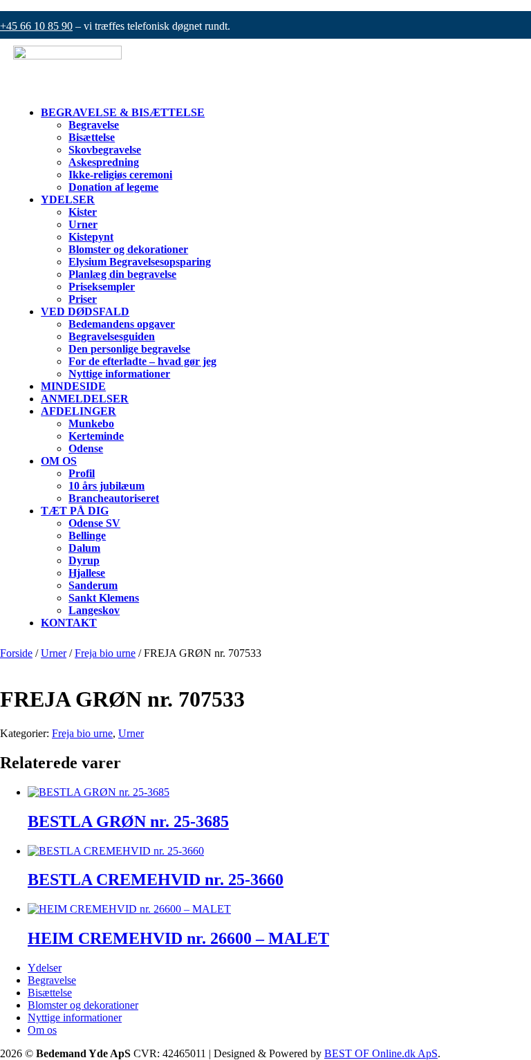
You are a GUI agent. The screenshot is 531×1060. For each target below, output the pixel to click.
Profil (81, 473)
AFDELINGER (78, 411)
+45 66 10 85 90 (36, 26)
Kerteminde (96, 436)
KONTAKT (69, 623)
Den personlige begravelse (129, 349)
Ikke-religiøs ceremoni (120, 174)
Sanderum (93, 585)
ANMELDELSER (85, 399)
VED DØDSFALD (85, 311)
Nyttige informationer (119, 374)
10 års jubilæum (106, 486)
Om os (42, 1030)
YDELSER (68, 199)
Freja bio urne (105, 653)
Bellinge (87, 535)
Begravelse (93, 125)
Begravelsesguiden (111, 336)
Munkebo (91, 423)
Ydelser (45, 968)
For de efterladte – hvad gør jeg (142, 361)
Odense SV (94, 523)
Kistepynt (90, 237)
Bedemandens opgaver (121, 324)
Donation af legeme (113, 187)
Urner (82, 224)
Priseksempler (101, 286)
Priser (82, 299)
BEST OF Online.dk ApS (381, 1053)
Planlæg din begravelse (122, 274)
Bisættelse (91, 137)
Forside (16, 653)
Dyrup (84, 560)
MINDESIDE (73, 386)
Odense (85, 448)
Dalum (84, 548)
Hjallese (86, 573)
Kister (82, 212)
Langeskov (94, 610)
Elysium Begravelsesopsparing (139, 262)
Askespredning (103, 162)
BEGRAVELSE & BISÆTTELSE (123, 112)
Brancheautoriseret (113, 498)
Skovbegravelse (104, 150)
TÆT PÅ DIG (75, 511)
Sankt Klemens (103, 598)
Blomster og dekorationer (128, 249)
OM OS (59, 461)
